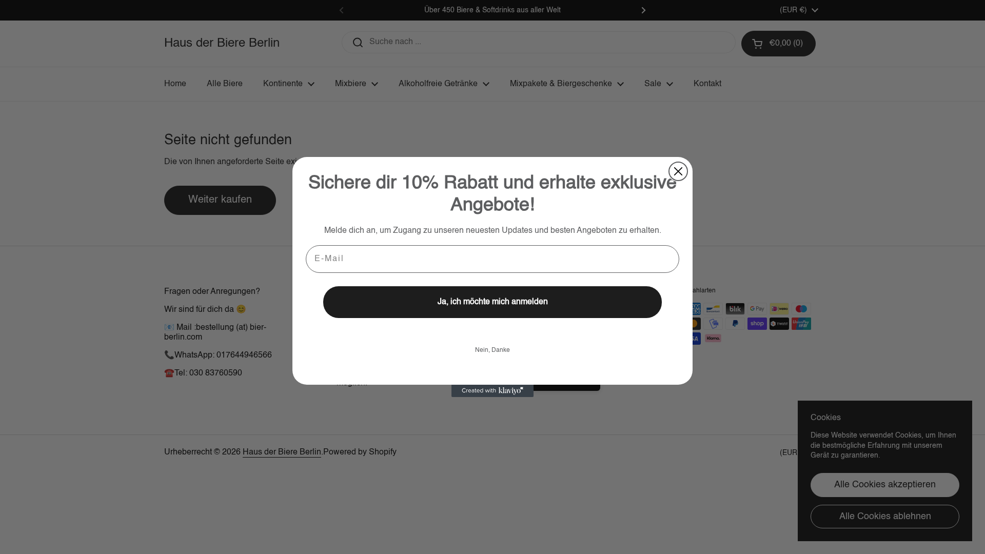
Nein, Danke (492, 350)
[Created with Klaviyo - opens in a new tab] (492, 391)
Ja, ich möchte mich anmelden (493, 302)
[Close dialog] (678, 171)
